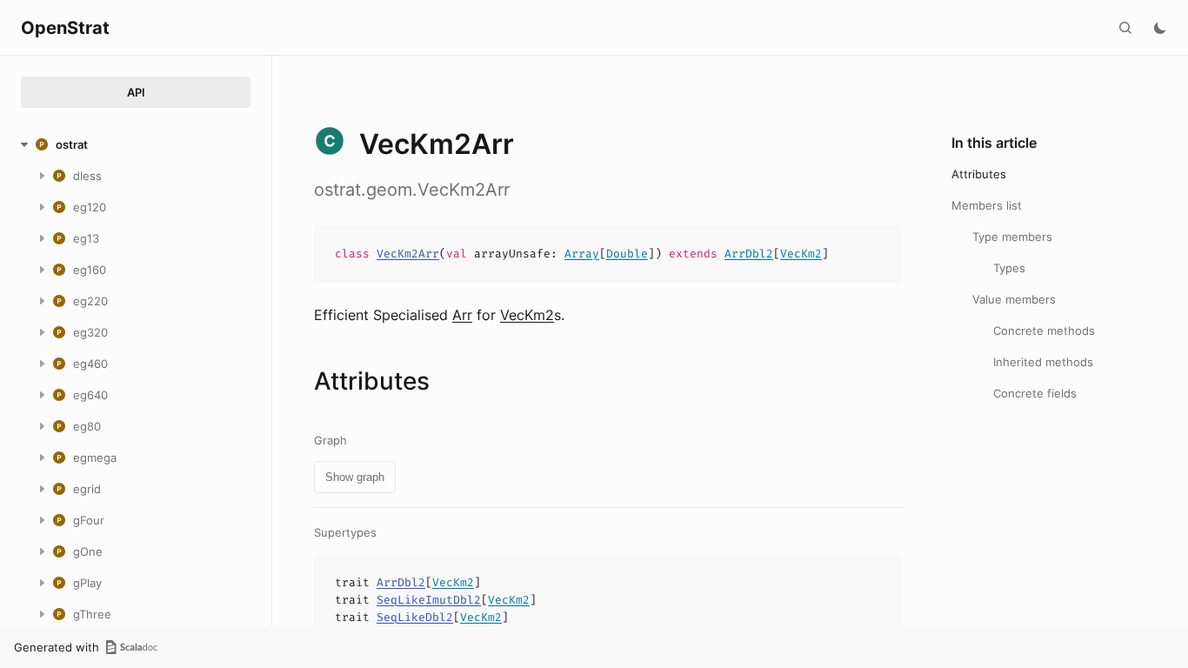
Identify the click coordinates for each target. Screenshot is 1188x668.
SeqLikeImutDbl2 (429, 599)
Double (627, 253)
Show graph (354, 477)
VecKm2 (801, 253)
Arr (462, 315)
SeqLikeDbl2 (415, 617)
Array (581, 253)
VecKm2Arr (408, 253)
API (136, 92)
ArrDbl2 (748, 253)
